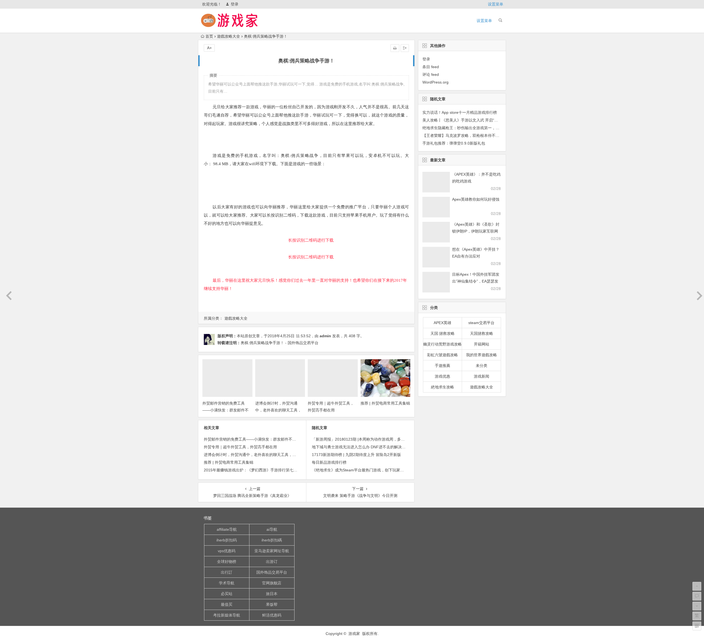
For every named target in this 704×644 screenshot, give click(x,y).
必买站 (226, 594)
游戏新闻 (481, 376)
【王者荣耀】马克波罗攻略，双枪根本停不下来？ (464, 135)
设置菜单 (495, 4)
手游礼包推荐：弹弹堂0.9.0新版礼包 (453, 143)
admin (325, 336)
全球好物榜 (226, 561)
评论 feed (430, 74)
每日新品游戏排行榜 (329, 462)
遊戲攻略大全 (228, 36)
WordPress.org (435, 82)
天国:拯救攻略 (442, 333)
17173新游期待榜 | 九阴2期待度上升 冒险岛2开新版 (356, 454)
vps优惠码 (226, 551)
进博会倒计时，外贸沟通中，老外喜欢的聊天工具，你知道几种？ (278, 410)
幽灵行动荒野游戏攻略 (442, 344)
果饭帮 (271, 604)
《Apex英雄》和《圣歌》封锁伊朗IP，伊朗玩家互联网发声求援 (475, 231)
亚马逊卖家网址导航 (271, 551)
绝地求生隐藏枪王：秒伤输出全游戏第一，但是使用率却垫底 (474, 128)
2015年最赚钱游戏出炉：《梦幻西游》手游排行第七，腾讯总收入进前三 (266, 470)
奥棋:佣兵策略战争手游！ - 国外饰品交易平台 (279, 343)
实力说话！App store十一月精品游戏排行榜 (459, 112)
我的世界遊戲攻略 (481, 355)
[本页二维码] (696, 625)
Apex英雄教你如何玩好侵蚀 (475, 199)
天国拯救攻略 (481, 333)
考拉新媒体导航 (226, 615)
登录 (234, 4)
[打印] (395, 48)
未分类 (481, 365)
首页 (209, 36)
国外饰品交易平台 (271, 572)
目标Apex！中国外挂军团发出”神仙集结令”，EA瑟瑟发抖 (475, 281)
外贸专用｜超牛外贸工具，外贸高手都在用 (240, 447)
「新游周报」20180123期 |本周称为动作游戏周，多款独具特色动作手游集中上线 (381, 439)
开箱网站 (481, 344)
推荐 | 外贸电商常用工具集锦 (385, 403)
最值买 (226, 604)
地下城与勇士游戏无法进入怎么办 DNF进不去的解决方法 (360, 447)
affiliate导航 (227, 529)
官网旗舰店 (271, 583)
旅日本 (271, 594)
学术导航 (226, 583)
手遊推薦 (442, 365)
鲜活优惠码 (271, 615)
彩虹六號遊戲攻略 (442, 355)
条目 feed (430, 67)
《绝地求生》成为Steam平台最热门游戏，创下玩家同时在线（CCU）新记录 (377, 470)
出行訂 (226, 572)
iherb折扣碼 (272, 540)
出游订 (271, 561)
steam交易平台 (481, 322)
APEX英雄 (442, 322)
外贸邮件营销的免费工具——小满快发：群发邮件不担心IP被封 (225, 410)
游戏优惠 (442, 376)
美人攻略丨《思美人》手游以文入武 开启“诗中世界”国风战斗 (474, 120)
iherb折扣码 (226, 540)
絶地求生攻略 (442, 387)
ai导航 (271, 529)
